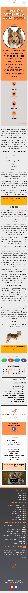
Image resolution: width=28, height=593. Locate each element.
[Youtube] (12, 587)
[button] (24, 3)
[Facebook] (16, 587)
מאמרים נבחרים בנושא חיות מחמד (15, 523)
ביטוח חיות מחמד (19, 21)
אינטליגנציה (23, 296)
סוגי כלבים (10, 23)
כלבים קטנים (21, 212)
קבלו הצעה (14, 480)
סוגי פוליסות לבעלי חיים (18, 503)
